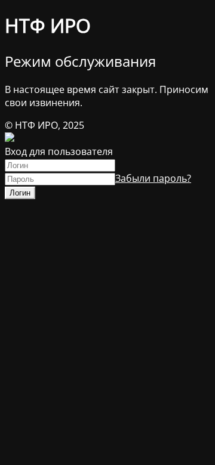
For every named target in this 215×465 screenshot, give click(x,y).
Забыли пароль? (153, 178)
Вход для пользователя (59, 151)
